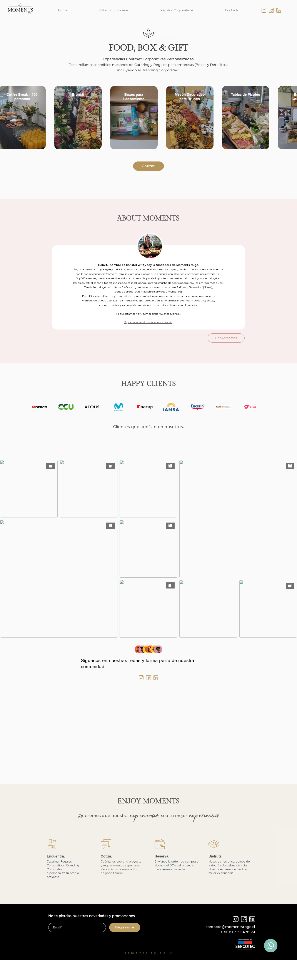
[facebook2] (244, 919)
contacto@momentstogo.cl (230, 927)
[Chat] (270, 945)
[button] (148, 322)
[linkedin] (278, 10)
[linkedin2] (252, 919)
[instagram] (264, 10)
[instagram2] (236, 919)
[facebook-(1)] (271, 10)
